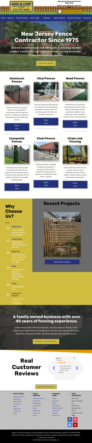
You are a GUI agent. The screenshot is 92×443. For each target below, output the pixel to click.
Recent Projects (59, 18)
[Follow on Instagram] (75, 419)
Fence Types (34, 18)
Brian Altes (55, 224)
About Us (10, 18)
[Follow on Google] (69, 424)
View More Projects (62, 262)
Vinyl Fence (17, 399)
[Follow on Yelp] (75, 424)
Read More (62, 249)
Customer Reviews (74, 18)
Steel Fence (17, 409)
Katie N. (58, 358)
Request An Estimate (46, 341)
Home (3, 18)
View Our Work (46, 63)
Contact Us (87, 18)
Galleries (46, 18)
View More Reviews (45, 387)
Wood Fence (69, 224)
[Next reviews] (77, 368)
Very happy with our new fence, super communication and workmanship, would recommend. (65, 369)
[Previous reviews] (54, 368)
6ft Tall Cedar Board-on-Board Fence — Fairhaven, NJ (62, 220)
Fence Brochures (22, 18)
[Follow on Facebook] (69, 419)
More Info (17, 127)
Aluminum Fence (18, 397)
